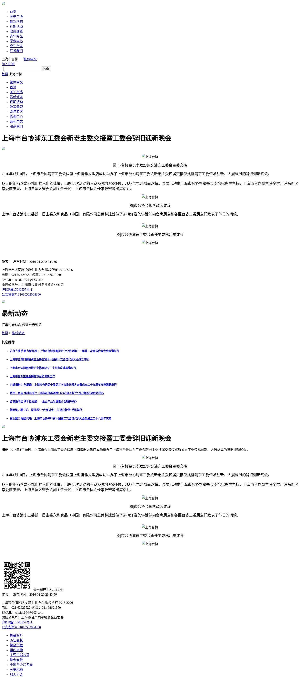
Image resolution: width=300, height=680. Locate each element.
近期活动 (16, 26)
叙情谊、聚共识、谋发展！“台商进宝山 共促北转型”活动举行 (46, 409)
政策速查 (16, 31)
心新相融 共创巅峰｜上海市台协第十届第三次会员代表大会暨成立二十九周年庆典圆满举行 (63, 384)
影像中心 (16, 41)
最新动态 (16, 21)
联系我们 (16, 51)
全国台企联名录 (21, 665)
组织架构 (16, 650)
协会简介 (16, 635)
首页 (13, 11)
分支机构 (16, 669)
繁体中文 (30, 59)
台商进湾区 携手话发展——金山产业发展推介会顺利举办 (43, 401)
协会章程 (16, 645)
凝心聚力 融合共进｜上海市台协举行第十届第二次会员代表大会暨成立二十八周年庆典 (60, 418)
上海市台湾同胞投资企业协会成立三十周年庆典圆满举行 (43, 368)
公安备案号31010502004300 (21, 294)
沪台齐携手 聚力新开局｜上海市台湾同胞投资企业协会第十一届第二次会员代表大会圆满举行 (64, 351)
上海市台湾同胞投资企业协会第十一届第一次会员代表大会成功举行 (49, 359)
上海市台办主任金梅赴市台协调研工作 (32, 376)
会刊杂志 (16, 46)
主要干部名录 (19, 655)
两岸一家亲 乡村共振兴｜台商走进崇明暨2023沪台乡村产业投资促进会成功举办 (57, 393)
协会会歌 (16, 660)
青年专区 (16, 36)
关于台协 (16, 16)
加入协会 (8, 64)
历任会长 (16, 640)
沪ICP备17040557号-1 (18, 289)
